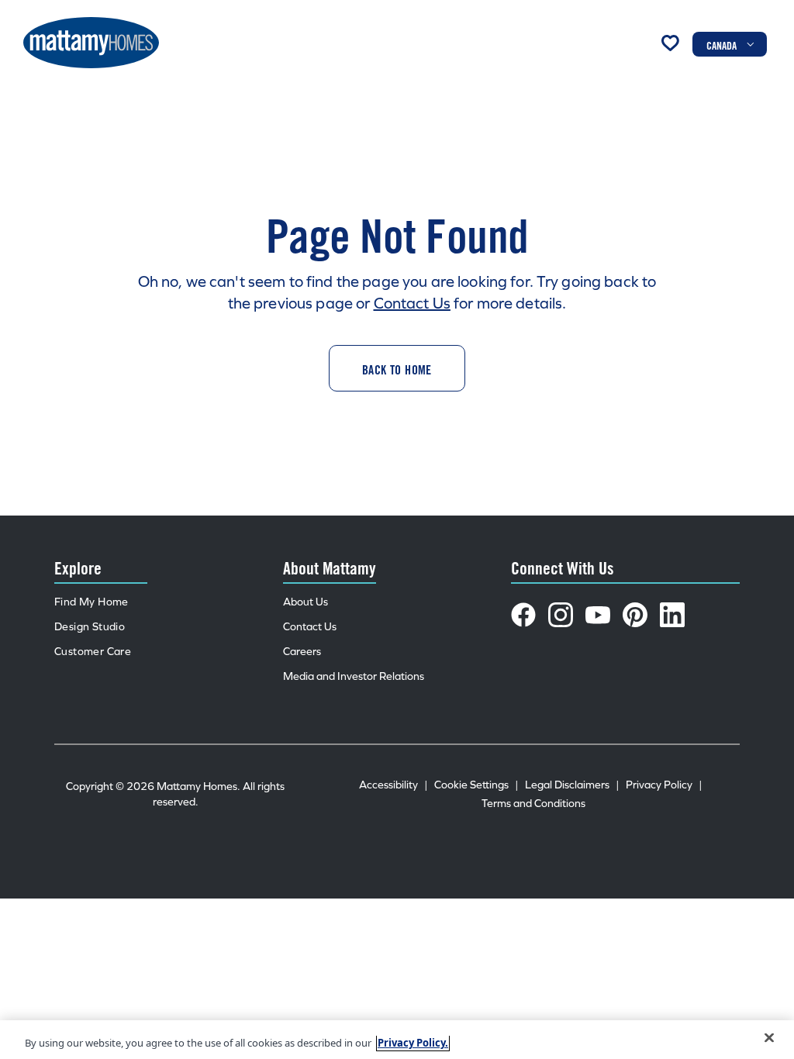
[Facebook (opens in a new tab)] (523, 614)
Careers (302, 651)
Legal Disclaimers (572, 785)
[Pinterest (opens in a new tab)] (635, 614)
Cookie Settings (476, 785)
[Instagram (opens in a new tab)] (560, 614)
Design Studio (89, 626)
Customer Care (92, 651)
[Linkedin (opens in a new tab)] (672, 614)
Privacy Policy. (413, 1043)
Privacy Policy (664, 785)
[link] (397, 368)
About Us (305, 602)
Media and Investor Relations (353, 676)
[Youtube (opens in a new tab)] (597, 614)
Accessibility (393, 785)
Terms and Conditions (533, 803)
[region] (397, 1039)
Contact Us (412, 303)
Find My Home (91, 602)
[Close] (769, 1038)
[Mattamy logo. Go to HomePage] (91, 42)
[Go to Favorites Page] (670, 42)
